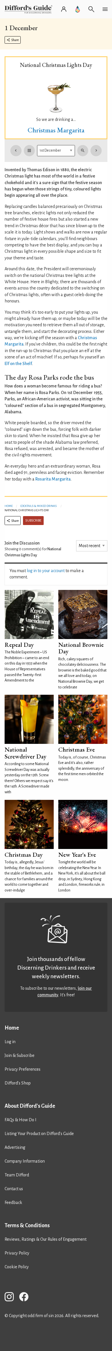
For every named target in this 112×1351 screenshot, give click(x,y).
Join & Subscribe (19, 1055)
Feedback (13, 1202)
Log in (10, 1041)
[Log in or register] (64, 9)
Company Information (25, 1161)
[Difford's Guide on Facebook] (26, 1297)
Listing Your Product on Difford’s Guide (39, 1133)
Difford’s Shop (18, 1083)
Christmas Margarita (56, 130)
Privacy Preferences (22, 1069)
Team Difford (17, 1175)
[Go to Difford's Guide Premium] (77, 9)
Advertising (15, 1147)
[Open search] (91, 9)
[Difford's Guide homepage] (30, 9)
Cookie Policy (17, 1267)
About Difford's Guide (30, 1106)
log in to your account (46, 570)
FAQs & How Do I (20, 1120)
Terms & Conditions (27, 1225)
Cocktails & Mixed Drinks (38, 505)
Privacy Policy (17, 1253)
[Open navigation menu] (105, 9)
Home (9, 505)
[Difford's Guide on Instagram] (11, 1297)
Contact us (14, 1188)
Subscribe (33, 520)
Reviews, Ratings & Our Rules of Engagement (45, 1239)
